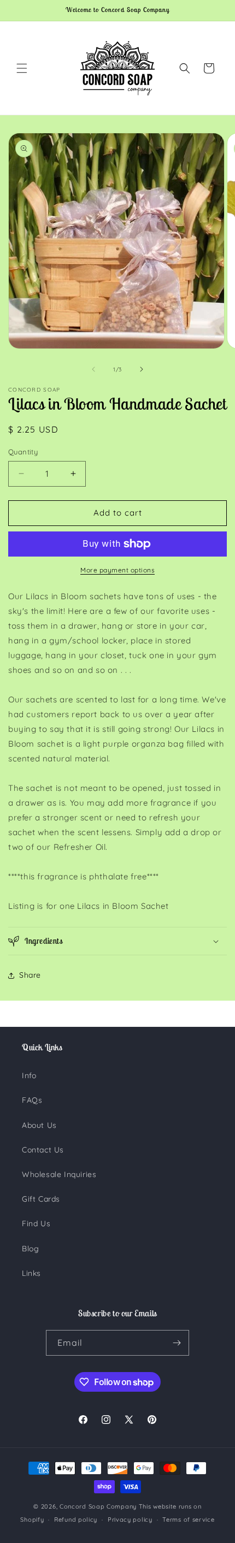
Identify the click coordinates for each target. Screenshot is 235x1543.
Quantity (23, 451)
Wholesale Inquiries (59, 1174)
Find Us (36, 1223)
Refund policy (75, 1519)
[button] (22, 68)
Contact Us (43, 1150)
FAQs (32, 1100)
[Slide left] (93, 369)
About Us (39, 1125)
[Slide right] (142, 369)
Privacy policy (130, 1519)
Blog (30, 1249)
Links (31, 1273)
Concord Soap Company (98, 1506)
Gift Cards (41, 1199)
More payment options (117, 570)
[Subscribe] (176, 1343)
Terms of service (188, 1519)
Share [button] (30, 975)
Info (29, 1075)
